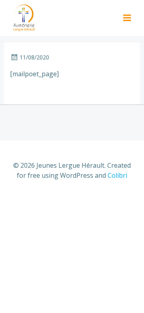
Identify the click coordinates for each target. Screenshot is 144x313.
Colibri (117, 175)
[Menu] (127, 18)
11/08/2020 (34, 57)
